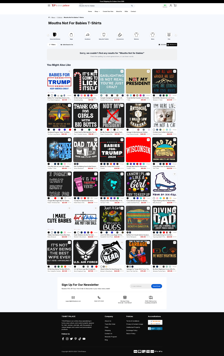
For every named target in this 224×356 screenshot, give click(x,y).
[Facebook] (63, 339)
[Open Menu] (49, 5)
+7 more (122, 129)
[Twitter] (71, 339)
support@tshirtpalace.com (73, 301)
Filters (53, 44)
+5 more (122, 198)
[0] (175, 5)
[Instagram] (67, 339)
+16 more (174, 95)
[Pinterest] (75, 339)
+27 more (69, 163)
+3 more (174, 232)
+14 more (69, 95)
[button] (69, 71)
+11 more (174, 129)
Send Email (156, 286)
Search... (81, 4)
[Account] (171, 5)
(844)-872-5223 (99, 301)
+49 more (148, 95)
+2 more (95, 95)
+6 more (95, 232)
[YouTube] (84, 339)
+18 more (69, 232)
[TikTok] (79, 339)
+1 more (95, 198)
